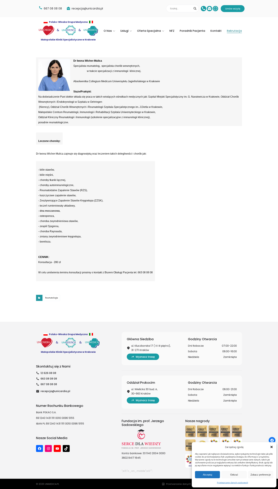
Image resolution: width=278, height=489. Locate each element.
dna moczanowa (50, 210)
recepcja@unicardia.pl (55, 391)
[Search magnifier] (195, 8)
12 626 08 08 (48, 373)
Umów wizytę (232, 8)
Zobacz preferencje (260, 474)
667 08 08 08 (49, 384)
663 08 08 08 (49, 379)
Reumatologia (51, 297)
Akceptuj (207, 474)
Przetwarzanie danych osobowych (232, 482)
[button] (271, 447)
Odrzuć (234, 474)
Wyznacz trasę (145, 357)
